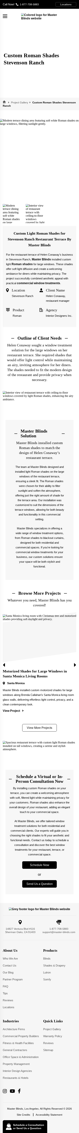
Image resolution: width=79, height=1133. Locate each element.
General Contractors (15, 1050)
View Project (12, 710)
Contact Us (9, 965)
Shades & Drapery (54, 965)
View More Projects (39, 727)
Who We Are (10, 958)
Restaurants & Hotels (15, 1078)
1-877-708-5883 (21, 4)
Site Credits (23, 1114)
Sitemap (48, 1050)
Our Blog (8, 972)
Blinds (47, 958)
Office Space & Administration (21, 1057)
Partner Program (13, 979)
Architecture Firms (14, 1029)
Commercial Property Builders (21, 1036)
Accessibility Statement (49, 1114)
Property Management (16, 1064)
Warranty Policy (52, 1036)
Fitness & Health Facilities (18, 1043)
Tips (5, 993)
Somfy (47, 979)
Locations (65, 4)
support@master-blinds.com (58, 932)
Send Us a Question (39, 883)
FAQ (5, 986)
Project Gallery (19, 102)
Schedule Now (39, 865)
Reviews (8, 1000)
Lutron (47, 972)
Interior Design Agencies (17, 1071)
